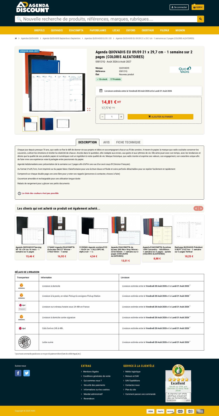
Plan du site (130, 389)
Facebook (18, 373)
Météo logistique (132, 371)
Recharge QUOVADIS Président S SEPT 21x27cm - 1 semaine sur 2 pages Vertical (189, 249)
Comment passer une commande (140, 394)
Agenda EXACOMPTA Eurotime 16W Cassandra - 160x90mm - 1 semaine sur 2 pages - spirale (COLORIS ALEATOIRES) (157, 250)
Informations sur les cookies (96, 389)
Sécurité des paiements (94, 385)
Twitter (26, 373)
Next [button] (200, 208)
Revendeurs (88, 398)
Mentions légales (91, 371)
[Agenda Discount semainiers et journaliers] (36, 7)
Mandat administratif (93, 394)
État (97, 74)
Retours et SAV (132, 376)
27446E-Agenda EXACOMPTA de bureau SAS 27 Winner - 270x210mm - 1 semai (61, 249)
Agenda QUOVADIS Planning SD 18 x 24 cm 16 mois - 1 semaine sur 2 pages (29, 249)
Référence (100, 71)
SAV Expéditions (132, 380)
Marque (99, 68)
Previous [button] (196, 208)
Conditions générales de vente (96, 376)
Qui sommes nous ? (92, 380)
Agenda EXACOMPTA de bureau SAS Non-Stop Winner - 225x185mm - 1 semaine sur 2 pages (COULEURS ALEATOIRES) (125, 251)
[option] (30, 239)
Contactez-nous (132, 385)
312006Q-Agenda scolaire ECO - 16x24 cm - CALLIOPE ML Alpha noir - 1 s (93, 249)
